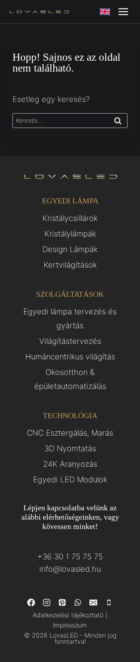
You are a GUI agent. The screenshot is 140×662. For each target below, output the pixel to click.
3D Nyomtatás (70, 448)
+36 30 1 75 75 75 (70, 556)
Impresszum (70, 625)
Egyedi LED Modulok (70, 479)
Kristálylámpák (70, 233)
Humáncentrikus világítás (70, 356)
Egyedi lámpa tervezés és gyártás (70, 318)
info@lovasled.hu (70, 569)
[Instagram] (46, 602)
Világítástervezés (70, 341)
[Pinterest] (62, 602)
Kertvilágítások (70, 265)
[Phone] (109, 602)
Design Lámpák (70, 249)
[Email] (93, 602)
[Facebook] (31, 602)
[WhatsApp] (78, 602)
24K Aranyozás (70, 464)
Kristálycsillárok (70, 218)
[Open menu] (123, 11)
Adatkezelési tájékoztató (68, 615)
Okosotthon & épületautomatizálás (70, 379)
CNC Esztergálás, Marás (70, 433)
